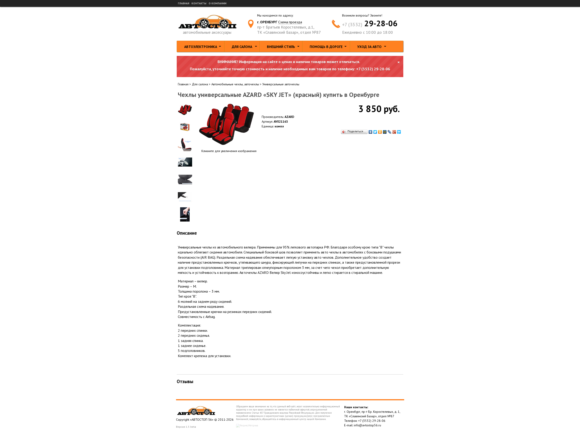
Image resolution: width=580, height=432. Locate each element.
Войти (392, 3)
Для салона (242, 46)
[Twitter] (375, 132)
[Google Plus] (394, 132)
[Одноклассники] (380, 132)
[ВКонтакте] (370, 132)
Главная (183, 3)
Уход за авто (369, 46)
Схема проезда (290, 22)
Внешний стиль (281, 46)
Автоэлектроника (200, 46)
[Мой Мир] (384, 132)
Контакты (198, 3)
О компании (217, 3)
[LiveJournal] (389, 132)
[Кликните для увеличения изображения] (226, 124)
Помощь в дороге (326, 46)
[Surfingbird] (399, 132)
